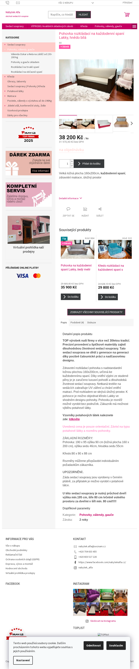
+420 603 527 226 (88, 557)
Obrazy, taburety (16, 81)
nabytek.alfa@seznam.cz (92, 546)
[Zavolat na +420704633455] (11, 2)
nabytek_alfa (86, 567)
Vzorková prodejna (17, 110)
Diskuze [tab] (91, 322)
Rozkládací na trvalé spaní (25, 67)
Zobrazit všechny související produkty (96, 312)
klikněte (74, 419)
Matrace (11, 96)
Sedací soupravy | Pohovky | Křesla (26, 86)
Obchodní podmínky (16, 550)
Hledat (83, 14)
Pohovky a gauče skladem (25, 62)
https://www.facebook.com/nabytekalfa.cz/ (102, 562)
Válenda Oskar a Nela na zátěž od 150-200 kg (31, 56)
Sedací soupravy (16, 45)
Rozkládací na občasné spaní (26, 72)
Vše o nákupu (65, 3)
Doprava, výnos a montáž (19, 564)
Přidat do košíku (91, 163)
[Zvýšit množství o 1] (72, 161)
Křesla (10, 76)
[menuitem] (14, 26)
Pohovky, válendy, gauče (21, 49)
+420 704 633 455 (88, 552)
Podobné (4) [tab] (77, 322)
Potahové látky (15, 91)
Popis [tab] (64, 322)
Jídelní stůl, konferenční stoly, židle (26, 106)
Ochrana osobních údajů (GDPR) (22, 559)
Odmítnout (93, 646)
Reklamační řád (14, 555)
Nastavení (23, 660)
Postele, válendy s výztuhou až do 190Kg (29, 101)
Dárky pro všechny (17, 115)
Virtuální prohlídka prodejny (20, 573)
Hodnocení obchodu (16, 568)
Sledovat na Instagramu (103, 621)
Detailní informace (69, 198)
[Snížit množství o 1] (72, 166)
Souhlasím (116, 646)
